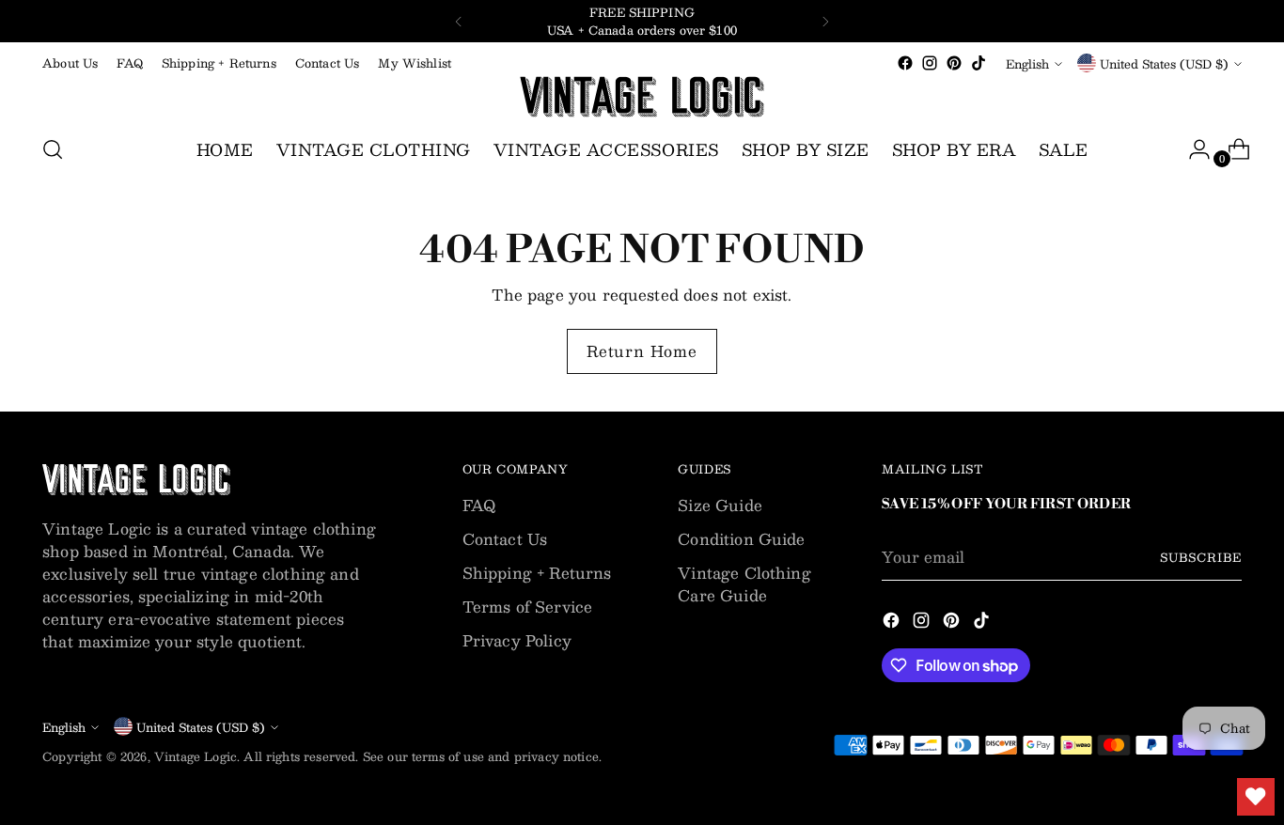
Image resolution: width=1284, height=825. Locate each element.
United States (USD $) (1164, 63)
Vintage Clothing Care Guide (744, 584)
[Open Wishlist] (1256, 797)
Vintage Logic (195, 756)
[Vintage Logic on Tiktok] (978, 62)
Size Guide (720, 505)
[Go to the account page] (1192, 149)
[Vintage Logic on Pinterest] (954, 62)
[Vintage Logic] (642, 96)
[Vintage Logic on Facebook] (905, 62)
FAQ (478, 505)
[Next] (825, 21)
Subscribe (1200, 557)
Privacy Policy (517, 640)
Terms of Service (527, 606)
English (1027, 63)
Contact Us (505, 539)
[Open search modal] (52, 149)
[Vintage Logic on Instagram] (929, 62)
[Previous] (458, 21)
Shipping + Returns (537, 572)
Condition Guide (741, 539)
